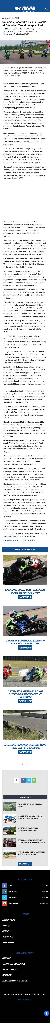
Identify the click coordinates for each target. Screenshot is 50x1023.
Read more (25, 597)
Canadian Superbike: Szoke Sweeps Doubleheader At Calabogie (25, 694)
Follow (45, 891)
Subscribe (44, 903)
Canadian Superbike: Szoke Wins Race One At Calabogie (25, 746)
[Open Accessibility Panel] (46, 1013)
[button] (3, 9)
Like (46, 886)
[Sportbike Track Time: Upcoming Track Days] (9, 830)
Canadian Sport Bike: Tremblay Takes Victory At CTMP (25, 591)
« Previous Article (10, 540)
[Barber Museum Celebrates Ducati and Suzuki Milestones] (9, 842)
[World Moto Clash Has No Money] (9, 806)
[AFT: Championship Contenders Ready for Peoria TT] (9, 854)
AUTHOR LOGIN (25, 1000)
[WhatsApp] (34, 780)
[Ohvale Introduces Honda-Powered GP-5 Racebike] (9, 818)
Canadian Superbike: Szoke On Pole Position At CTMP (25, 642)
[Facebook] (23, 780)
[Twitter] (28, 780)
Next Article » (29, 540)
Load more (24, 864)
